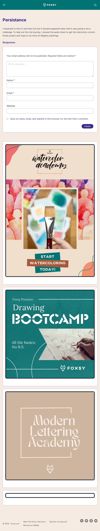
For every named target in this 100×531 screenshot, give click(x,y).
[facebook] (86, 520)
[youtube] (95, 520)
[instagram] (91, 520)
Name (11, 80)
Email (10, 93)
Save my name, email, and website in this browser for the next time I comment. (49, 118)
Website (11, 106)
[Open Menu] (4, 5)
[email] (81, 520)
